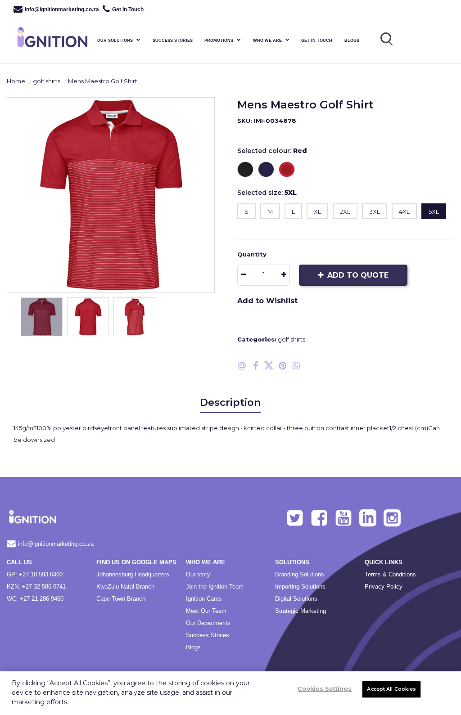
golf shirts (46, 81)
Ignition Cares (204, 598)
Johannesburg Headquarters (132, 574)
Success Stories (207, 635)
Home (16, 81)
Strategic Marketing (300, 610)
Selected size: (267, 193)
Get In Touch (128, 9)
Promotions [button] (218, 40)
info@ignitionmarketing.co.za (62, 9)
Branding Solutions (299, 574)
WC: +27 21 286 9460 (35, 598)
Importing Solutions (300, 586)
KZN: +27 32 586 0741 (36, 586)
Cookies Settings (325, 688)
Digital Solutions (296, 598)
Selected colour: (272, 151)
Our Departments (208, 623)
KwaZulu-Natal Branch (125, 586)
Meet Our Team (206, 610)
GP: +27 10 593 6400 (35, 574)
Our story (198, 574)
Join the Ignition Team (215, 586)
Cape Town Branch (120, 598)
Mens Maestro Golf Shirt (102, 81)
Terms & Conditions (390, 574)
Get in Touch (316, 40)
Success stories (173, 40)
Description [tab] (230, 402)
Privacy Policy (383, 586)
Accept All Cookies (391, 689)
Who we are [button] (267, 40)
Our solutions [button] (115, 40)
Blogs (351, 40)
